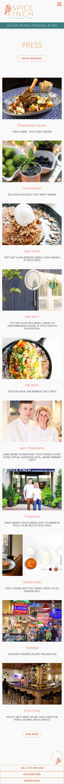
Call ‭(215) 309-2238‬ (32, 768)
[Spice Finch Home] (20, 11)
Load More (33, 734)
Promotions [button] (32, 780)
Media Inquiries (32, 58)
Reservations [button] (32, 774)
